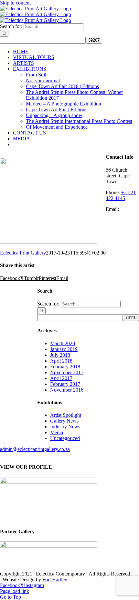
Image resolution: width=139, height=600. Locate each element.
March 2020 (62, 343)
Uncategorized (65, 438)
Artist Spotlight (65, 415)
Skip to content (15, 2)
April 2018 (61, 361)
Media (56, 432)
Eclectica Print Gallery (23, 252)
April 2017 (61, 378)
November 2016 (66, 390)
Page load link (14, 591)
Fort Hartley (54, 579)
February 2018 (65, 366)
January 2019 (64, 349)
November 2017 (66, 372)
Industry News (65, 426)
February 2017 (65, 384)
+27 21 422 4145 (121, 195)
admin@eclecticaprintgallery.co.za (35, 449)
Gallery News (64, 421)
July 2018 (60, 355)
